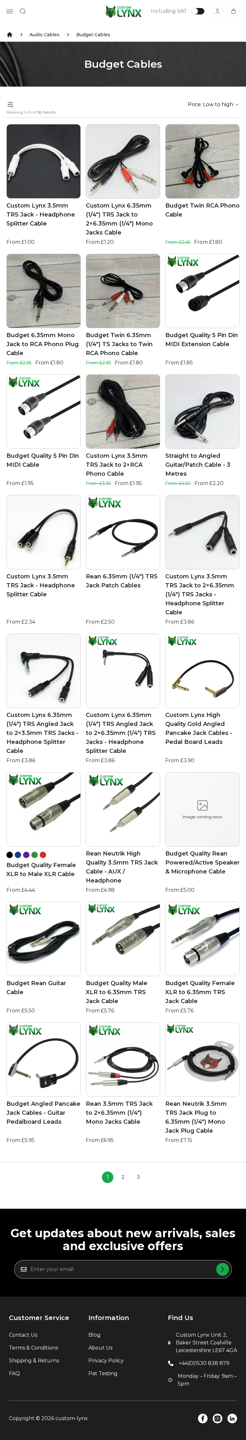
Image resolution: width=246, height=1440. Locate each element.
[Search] (23, 11)
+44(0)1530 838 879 (204, 1363)
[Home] (9, 34)
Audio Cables (44, 35)
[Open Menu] (10, 11)
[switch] (198, 11)
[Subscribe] (222, 1269)
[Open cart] (233, 11)
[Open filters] (10, 104)
